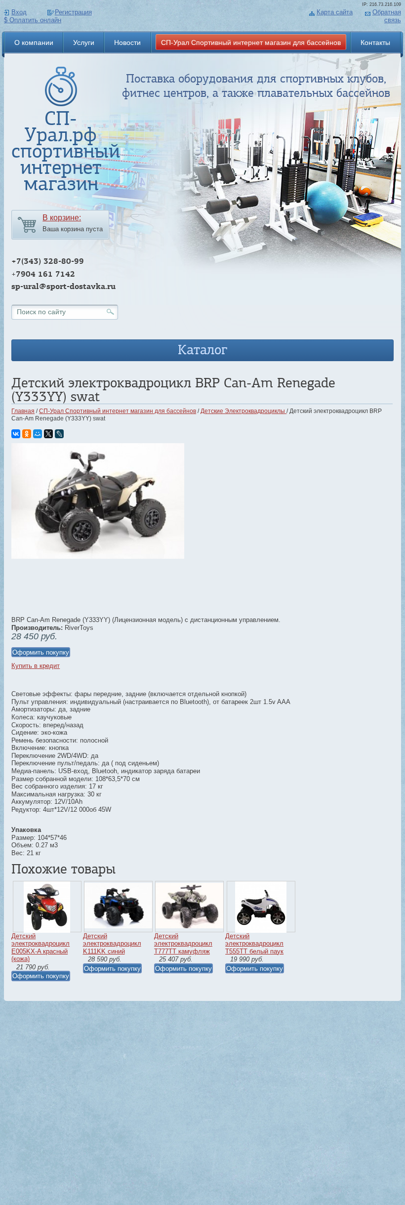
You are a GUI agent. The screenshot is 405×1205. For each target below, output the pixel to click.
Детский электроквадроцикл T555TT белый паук (254, 943)
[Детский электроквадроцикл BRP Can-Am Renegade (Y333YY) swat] (97, 556)
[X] (48, 433)
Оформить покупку (40, 652)
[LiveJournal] (59, 433)
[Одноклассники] (26, 433)
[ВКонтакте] (15, 433)
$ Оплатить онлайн (32, 20)
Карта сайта (335, 12)
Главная (23, 411)
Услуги (83, 42)
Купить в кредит (35, 665)
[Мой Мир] (37, 433)
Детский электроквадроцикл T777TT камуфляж (183, 943)
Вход (19, 12)
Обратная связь (386, 16)
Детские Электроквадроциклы (243, 411)
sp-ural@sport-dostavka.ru (63, 286)
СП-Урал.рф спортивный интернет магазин (65, 151)
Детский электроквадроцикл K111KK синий (112, 943)
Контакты (375, 42)
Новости (127, 42)
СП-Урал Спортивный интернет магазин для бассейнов (251, 42)
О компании (33, 42)
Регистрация (73, 12)
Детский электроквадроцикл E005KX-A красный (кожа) (40, 947)
